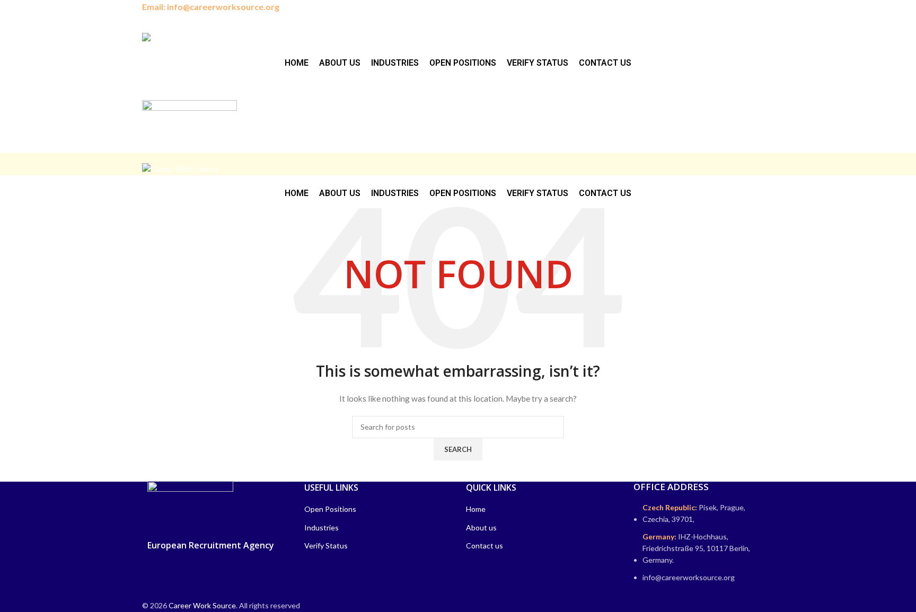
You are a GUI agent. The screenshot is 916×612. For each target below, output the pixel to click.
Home (476, 508)
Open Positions (330, 508)
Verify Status (326, 545)
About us (481, 527)
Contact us (484, 545)
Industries (321, 527)
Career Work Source (202, 605)
